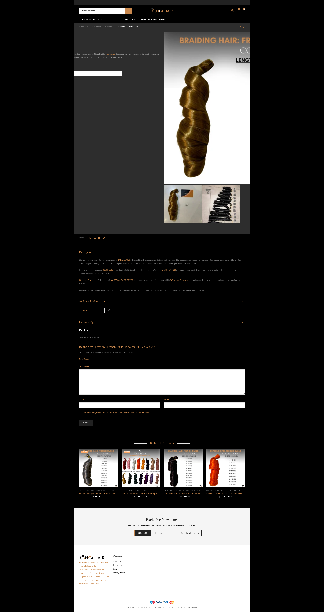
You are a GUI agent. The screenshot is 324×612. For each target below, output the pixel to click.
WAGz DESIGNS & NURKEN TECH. (164, 607)
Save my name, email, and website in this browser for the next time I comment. (117, 413)
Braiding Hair (134, 490)
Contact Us (117, 565)
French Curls (147, 490)
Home (81, 26)
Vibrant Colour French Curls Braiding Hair (141, 493)
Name (82, 399)
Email (167, 399)
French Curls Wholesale (112, 26)
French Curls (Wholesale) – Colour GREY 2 (98, 493)
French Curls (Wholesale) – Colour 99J (183, 493)
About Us (117, 561)
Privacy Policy (119, 573)
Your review (85, 366)
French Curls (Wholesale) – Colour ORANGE (226, 493)
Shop (89, 26)
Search (128, 11)
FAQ (115, 569)
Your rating (84, 359)
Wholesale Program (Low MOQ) (99, 26)
